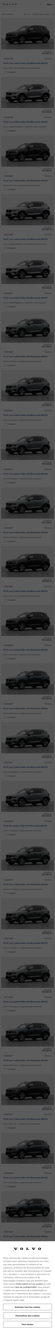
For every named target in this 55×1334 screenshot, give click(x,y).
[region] (27, 1287)
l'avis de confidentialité (26, 1287)
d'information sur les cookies (29, 1283)
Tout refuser (27, 1324)
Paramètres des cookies (27, 1315)
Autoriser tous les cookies (27, 1307)
